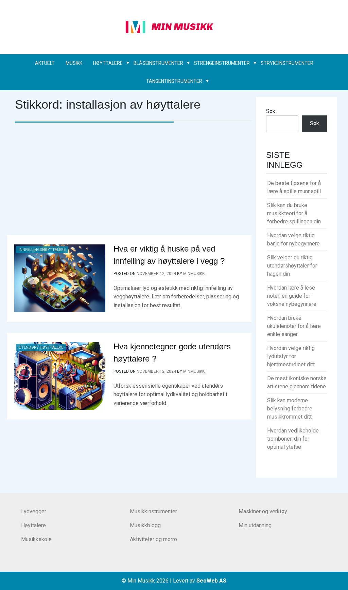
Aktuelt (45, 63)
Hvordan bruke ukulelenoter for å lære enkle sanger (294, 326)
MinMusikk (194, 273)
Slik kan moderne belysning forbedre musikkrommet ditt (289, 408)
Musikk (74, 63)
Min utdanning (255, 525)
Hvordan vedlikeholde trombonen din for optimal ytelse (293, 438)
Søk (270, 111)
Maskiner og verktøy (263, 511)
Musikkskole (36, 539)
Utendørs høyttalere (41, 347)
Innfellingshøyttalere (42, 249)
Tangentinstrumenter (174, 81)
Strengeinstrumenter (222, 63)
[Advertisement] (133, 184)
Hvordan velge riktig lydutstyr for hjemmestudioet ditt (291, 356)
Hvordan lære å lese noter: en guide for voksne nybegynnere (291, 295)
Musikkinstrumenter (153, 511)
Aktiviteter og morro (153, 539)
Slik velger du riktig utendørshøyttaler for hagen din (292, 265)
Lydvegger (33, 511)
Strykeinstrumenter (287, 63)
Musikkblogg (145, 525)
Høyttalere (108, 63)
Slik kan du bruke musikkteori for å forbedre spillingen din (294, 213)
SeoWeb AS (211, 580)
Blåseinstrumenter (158, 63)
